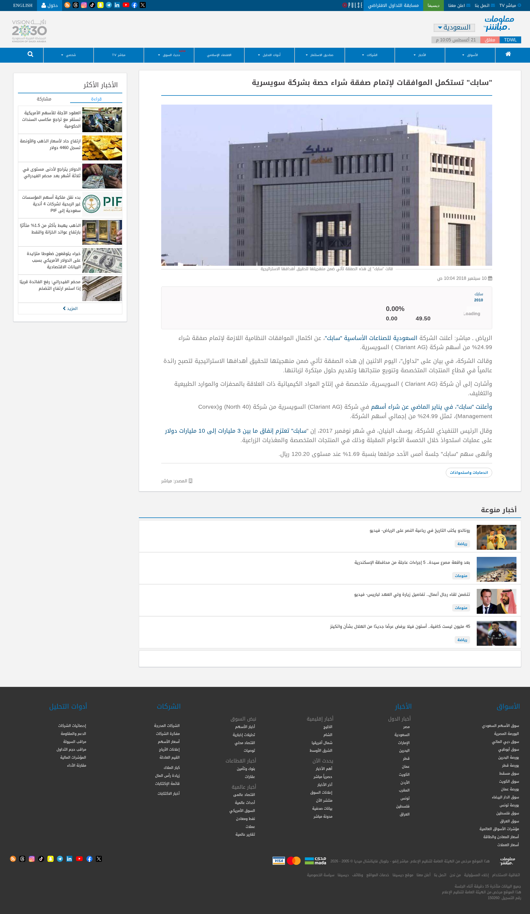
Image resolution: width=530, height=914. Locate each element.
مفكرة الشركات (168, 733)
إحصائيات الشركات (72, 725)
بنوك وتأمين (246, 768)
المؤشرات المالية (73, 757)
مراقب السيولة (74, 741)
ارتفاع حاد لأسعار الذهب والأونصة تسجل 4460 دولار (50, 144)
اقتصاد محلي (245, 742)
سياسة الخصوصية (320, 875)
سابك (478, 297)
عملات (250, 826)
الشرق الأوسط (321, 750)
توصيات (249, 750)
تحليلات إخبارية (244, 734)
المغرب (404, 790)
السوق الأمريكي (242, 810)
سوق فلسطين (507, 813)
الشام (328, 734)
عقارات (250, 776)
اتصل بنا (483, 5)
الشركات (372, 55)
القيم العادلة (170, 757)
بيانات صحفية (322, 808)
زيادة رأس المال (167, 775)
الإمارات (404, 742)
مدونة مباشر (323, 816)
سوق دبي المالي (505, 741)
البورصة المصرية (506, 733)
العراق (405, 814)
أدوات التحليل (271, 55)
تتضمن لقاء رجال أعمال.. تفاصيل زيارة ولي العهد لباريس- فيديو (412, 594)
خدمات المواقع (377, 875)
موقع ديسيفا (403, 875)
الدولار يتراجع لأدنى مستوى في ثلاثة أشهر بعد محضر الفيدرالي (52, 172)
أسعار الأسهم (169, 741)
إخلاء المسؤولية (476, 875)
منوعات (461, 575)
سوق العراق (509, 821)
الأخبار (422, 55)
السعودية (402, 734)
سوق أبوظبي (508, 749)
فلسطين (403, 806)
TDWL (510, 40)
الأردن (405, 782)
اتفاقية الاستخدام (506, 875)
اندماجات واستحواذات (469, 472)
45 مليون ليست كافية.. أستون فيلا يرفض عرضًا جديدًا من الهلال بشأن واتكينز (400, 626)
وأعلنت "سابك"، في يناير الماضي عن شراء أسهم (430, 406)
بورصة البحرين (508, 757)
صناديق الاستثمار (322, 55)
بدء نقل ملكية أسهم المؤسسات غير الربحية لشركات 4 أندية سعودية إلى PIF (51, 204)
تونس (405, 798)
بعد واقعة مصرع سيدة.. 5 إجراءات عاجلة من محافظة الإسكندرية (412, 562)
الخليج (328, 726)
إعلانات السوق (321, 792)
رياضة (462, 543)
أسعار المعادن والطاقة (501, 836)
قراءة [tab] (96, 99)
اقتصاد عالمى (244, 794)
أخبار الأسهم (245, 726)
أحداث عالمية (245, 802)
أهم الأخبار (324, 768)
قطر (406, 758)
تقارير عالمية (245, 834)
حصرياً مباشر (323, 776)
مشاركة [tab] (44, 99)
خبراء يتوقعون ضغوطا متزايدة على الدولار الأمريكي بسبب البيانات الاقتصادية (54, 260)
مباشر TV (118, 55)
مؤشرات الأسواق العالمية (499, 828)
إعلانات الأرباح (169, 749)
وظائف (357, 875)
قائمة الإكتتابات (167, 783)
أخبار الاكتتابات (169, 793)
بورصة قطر (510, 765)
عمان (406, 766)
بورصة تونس (509, 805)
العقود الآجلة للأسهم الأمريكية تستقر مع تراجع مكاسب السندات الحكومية (51, 119)
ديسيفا (343, 875)
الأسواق (472, 55)
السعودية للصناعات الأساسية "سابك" (371, 338)
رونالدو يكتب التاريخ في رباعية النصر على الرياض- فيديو (420, 530)
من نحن (455, 875)
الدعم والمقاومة (73, 733)
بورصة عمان (510, 789)
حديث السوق (171, 55)
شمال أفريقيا (322, 742)
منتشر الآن (324, 800)
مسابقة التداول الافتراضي (393, 5)
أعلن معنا (424, 875)
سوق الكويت (509, 781)
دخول (52, 5)
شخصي (71, 55)
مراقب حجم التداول (71, 749)
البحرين (404, 750)
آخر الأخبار (324, 784)
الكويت (404, 774)
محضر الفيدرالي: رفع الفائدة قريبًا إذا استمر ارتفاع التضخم (50, 285)
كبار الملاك (172, 767)
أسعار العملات (508, 844)
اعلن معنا (457, 5)
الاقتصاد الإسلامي (219, 55)
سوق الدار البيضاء (505, 797)
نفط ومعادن (245, 818)
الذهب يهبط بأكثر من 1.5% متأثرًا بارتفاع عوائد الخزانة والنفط (50, 228)
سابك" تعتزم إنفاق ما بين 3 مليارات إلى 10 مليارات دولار (235, 430)
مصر (406, 726)
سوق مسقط (509, 773)
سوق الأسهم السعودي (500, 725)
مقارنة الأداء (76, 765)
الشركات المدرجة (167, 725)
